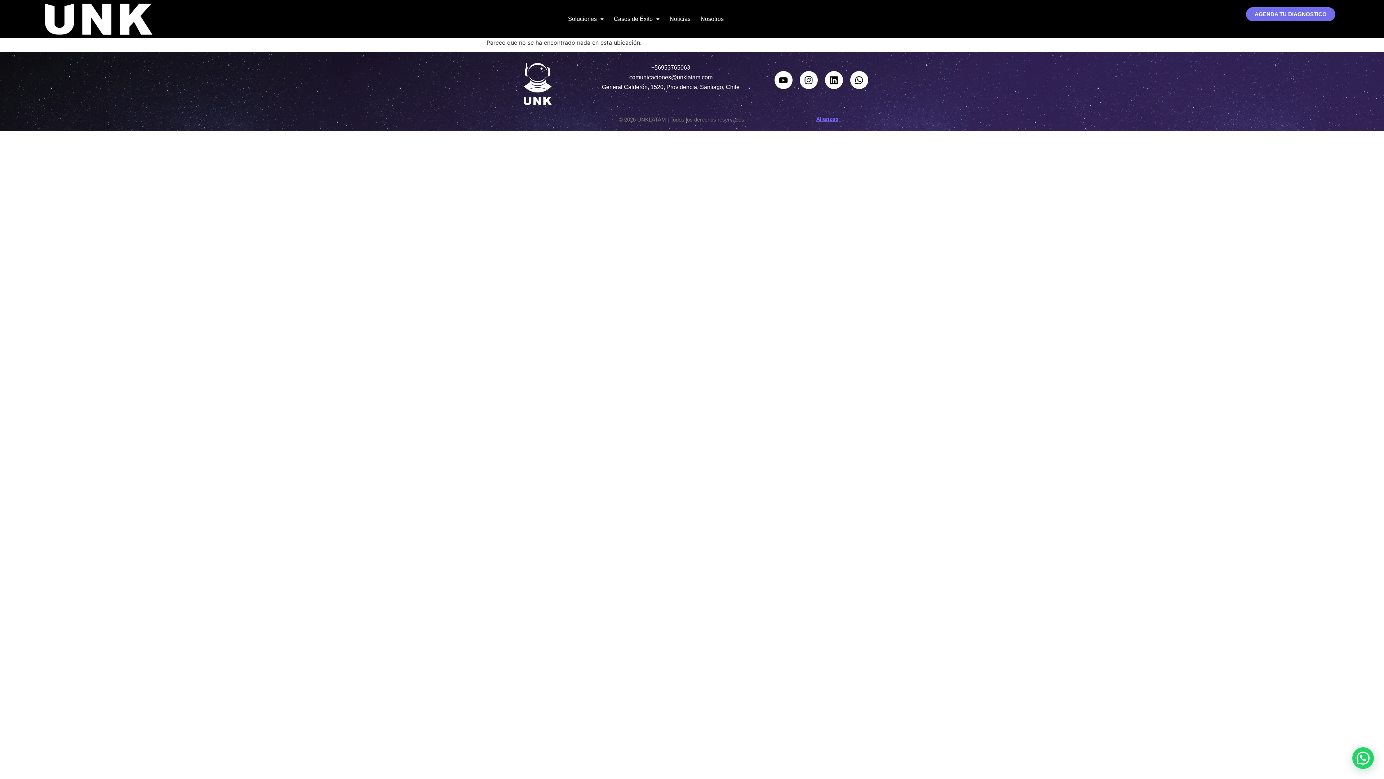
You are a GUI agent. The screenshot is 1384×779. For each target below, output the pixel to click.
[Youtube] (784, 80)
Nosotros (712, 19)
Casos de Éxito (633, 19)
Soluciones (582, 19)
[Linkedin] (834, 80)
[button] (586, 19)
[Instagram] (809, 80)
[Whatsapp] (859, 80)
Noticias (680, 19)
